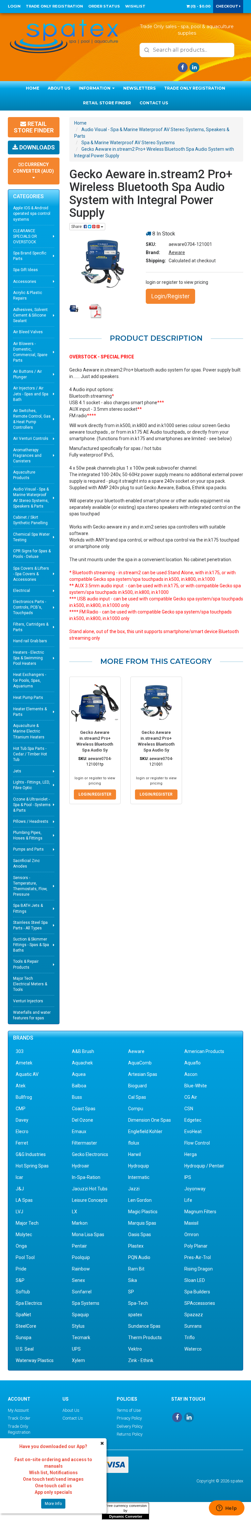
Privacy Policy (129, 1418)
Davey (22, 1120)
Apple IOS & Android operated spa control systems (31, 213)
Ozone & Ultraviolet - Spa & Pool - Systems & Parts (32, 805)
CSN (188, 1108)
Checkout (227, 6)
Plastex (135, 1246)
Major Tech (27, 1223)
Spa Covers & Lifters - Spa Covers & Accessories (31, 574)
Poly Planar (196, 1246)
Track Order (19, 1418)
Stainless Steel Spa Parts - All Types (30, 925)
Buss (77, 1097)
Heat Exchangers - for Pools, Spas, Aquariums (29, 680)
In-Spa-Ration (86, 1177)
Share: (77, 226)
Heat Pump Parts (28, 697)
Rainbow (81, 1268)
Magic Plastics (143, 1211)
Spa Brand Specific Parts (29, 256)
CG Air (190, 1097)
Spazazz (193, 1314)
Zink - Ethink (140, 1360)
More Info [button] (53, 1503)
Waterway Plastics (35, 1360)
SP (131, 1291)
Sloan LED (194, 1280)
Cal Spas (137, 1097)
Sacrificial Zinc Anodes (26, 863)
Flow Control (197, 1143)
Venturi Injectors (28, 1001)
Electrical (21, 590)
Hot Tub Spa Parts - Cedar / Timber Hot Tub (30, 754)
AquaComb (140, 1062)
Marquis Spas (142, 1223)
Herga (190, 1154)
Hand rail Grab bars (30, 641)
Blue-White (195, 1085)
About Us (59, 88)
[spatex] (64, 35)
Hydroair (80, 1165)
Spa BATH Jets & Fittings (28, 908)
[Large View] (74, 308)
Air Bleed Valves (28, 332)
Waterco (193, 1349)
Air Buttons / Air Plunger (27, 374)
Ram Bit (136, 1268)
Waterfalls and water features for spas (32, 1015)
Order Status (104, 6)
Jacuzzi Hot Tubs (90, 1188)
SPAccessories (199, 1303)
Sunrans (193, 1326)
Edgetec (192, 1120)
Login (14, 6)
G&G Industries (31, 1154)
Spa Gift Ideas (25, 270)
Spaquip (80, 1314)
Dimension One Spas (149, 1120)
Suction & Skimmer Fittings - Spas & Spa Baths (31, 945)
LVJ (19, 1211)
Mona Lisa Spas (88, 1234)
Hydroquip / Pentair (204, 1165)
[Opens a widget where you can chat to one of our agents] (226, 1508)
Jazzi (134, 1188)
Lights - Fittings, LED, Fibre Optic (31, 785)
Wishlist (135, 6)
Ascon (190, 1074)
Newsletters (139, 88)
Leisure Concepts (90, 1200)
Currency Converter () (33, 168)
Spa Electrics (29, 1303)
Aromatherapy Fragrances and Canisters (27, 455)
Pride (21, 1268)
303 (20, 1051)
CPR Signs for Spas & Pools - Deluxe (32, 554)
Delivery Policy (129, 1426)
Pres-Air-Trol (197, 1257)
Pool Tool (25, 1257)
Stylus (78, 1326)
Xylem (78, 1360)
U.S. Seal (25, 1349)
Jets (17, 771)
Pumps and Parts (28, 849)
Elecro (22, 1131)
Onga (21, 1246)
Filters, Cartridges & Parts (30, 627)
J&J (20, 1188)
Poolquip (81, 1257)
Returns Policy (129, 1434)
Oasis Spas (139, 1234)
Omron (191, 1234)
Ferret (22, 1143)
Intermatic (138, 1177)
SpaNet (23, 1314)
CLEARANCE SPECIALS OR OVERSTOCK (25, 236)
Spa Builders (197, 1291)
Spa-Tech (138, 1303)
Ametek (24, 1062)
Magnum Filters (200, 1211)
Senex (78, 1280)
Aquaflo (192, 1062)
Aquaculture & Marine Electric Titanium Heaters (28, 731)
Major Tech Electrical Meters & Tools (30, 984)
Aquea (79, 1074)
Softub (23, 1291)
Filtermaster (84, 1143)
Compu (135, 1108)
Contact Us (154, 102)
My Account (18, 1410)
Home (32, 88)
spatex (135, 1314)
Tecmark (81, 1337)
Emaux (79, 1131)
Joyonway (195, 1188)
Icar (19, 1177)
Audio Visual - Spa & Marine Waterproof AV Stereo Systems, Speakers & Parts (31, 497)
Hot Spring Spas (32, 1165)
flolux (133, 1143)
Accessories (24, 281)
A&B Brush (83, 1051)
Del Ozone (82, 1120)
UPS (76, 1349)
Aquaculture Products (24, 475)
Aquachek (82, 1062)
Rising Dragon (198, 1268)
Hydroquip (138, 1165)
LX (74, 1211)
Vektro (135, 1349)
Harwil (134, 1154)
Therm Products (145, 1337)
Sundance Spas (144, 1326)
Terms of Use (129, 1410)
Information (95, 88)
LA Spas (24, 1200)
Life (188, 1200)
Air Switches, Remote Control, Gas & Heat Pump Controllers (32, 419)
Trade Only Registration (54, 6)
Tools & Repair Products (26, 964)
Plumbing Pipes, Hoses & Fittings (27, 835)
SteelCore (26, 1326)
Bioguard (137, 1085)
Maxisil (191, 1223)
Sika (132, 1280)
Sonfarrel (82, 1291)
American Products (204, 1051)
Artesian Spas (142, 1074)
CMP (20, 1108)
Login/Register (170, 296)
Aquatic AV (27, 1074)
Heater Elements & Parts (30, 712)
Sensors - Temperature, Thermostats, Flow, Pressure (30, 886)
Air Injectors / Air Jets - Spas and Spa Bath (30, 394)
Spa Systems (85, 1303)
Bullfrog (24, 1097)
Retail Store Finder (107, 102)
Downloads (36, 147)
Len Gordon (140, 1200)
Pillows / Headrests (30, 821)
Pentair (79, 1246)
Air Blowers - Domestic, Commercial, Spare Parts (30, 352)
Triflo (189, 1337)
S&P (20, 1280)
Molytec (24, 1234)
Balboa (79, 1085)
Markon (80, 1223)
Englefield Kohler (145, 1131)
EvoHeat (193, 1131)
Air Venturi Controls (30, 438)
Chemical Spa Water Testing (31, 537)
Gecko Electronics (90, 1154)
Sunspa (23, 1337)
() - (200, 6)
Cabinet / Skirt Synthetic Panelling (30, 520)
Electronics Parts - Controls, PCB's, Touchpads (29, 607)
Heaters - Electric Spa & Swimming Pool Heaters (28, 658)
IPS (187, 1177)
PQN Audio (139, 1257)
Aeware (177, 252)
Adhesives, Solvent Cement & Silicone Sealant (30, 315)
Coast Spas (83, 1108)
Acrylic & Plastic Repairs (27, 295)
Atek (20, 1085)
